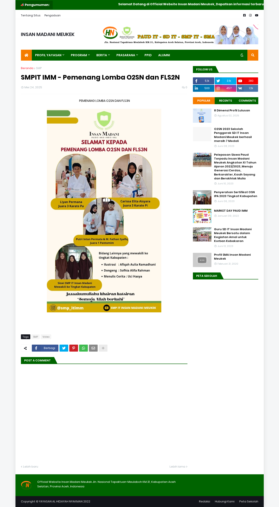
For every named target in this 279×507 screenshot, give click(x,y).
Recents (225, 101)
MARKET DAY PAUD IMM (231, 211)
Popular (203, 101)
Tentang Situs (31, 15)
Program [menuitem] (79, 55)
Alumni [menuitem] (164, 55)
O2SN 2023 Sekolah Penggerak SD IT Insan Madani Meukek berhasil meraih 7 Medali (233, 135)
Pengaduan (52, 15)
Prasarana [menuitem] (125, 55)
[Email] (93, 348)
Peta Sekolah (248, 501)
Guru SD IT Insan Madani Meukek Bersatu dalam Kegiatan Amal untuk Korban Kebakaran (233, 235)
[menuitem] (26, 55)
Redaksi (204, 501)
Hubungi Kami (225, 501)
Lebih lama (177, 466)
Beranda (27, 68)
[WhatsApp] (83, 348)
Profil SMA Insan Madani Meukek (232, 257)
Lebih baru (30, 466)
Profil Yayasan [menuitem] (48, 55)
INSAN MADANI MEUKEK (48, 34)
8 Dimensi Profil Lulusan (232, 110)
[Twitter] (64, 348)
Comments (247, 101)
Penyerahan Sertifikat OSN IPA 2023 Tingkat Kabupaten (235, 194)
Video (46, 337)
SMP (39, 68)
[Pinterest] (73, 348)
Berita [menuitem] (101, 55)
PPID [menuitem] (148, 55)
